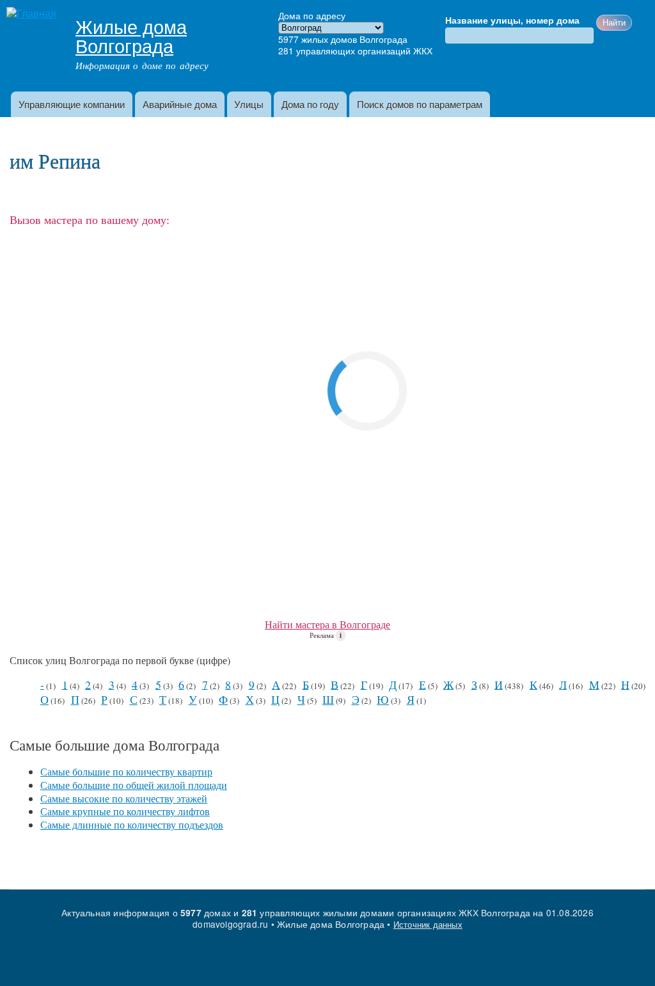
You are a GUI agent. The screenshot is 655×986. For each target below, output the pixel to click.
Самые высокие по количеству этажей (123, 798)
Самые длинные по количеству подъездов (131, 824)
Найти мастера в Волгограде (327, 624)
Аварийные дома (180, 104)
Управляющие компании (72, 104)
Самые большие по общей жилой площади (133, 784)
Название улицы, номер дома (512, 20)
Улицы (249, 104)
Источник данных (427, 924)
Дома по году (310, 104)
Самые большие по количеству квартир (126, 771)
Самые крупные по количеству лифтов (125, 811)
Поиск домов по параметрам (419, 104)
